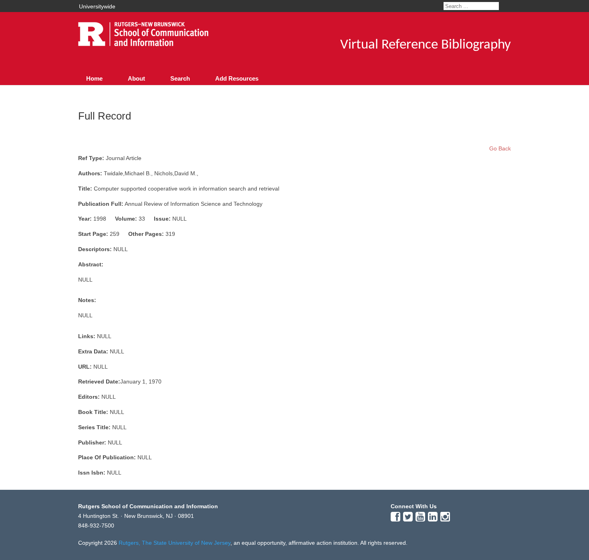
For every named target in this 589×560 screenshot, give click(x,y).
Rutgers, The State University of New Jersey (174, 543)
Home (94, 78)
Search (180, 78)
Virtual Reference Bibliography (425, 45)
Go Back (500, 148)
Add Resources (236, 78)
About (136, 78)
